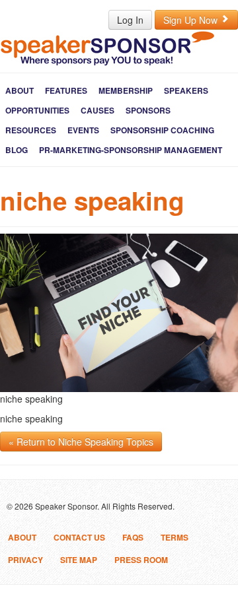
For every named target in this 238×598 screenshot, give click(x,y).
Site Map (78, 560)
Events (83, 130)
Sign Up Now (191, 19)
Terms (174, 537)
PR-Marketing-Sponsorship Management (130, 150)
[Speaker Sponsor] (107, 48)
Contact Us (79, 537)
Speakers (186, 90)
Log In (130, 19)
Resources (30, 130)
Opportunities (37, 110)
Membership (126, 90)
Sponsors (148, 110)
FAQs (132, 537)
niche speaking (92, 200)
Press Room (141, 560)
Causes (97, 110)
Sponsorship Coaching (162, 130)
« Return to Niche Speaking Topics (81, 441)
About (19, 90)
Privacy (25, 560)
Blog (16, 150)
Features (66, 90)
